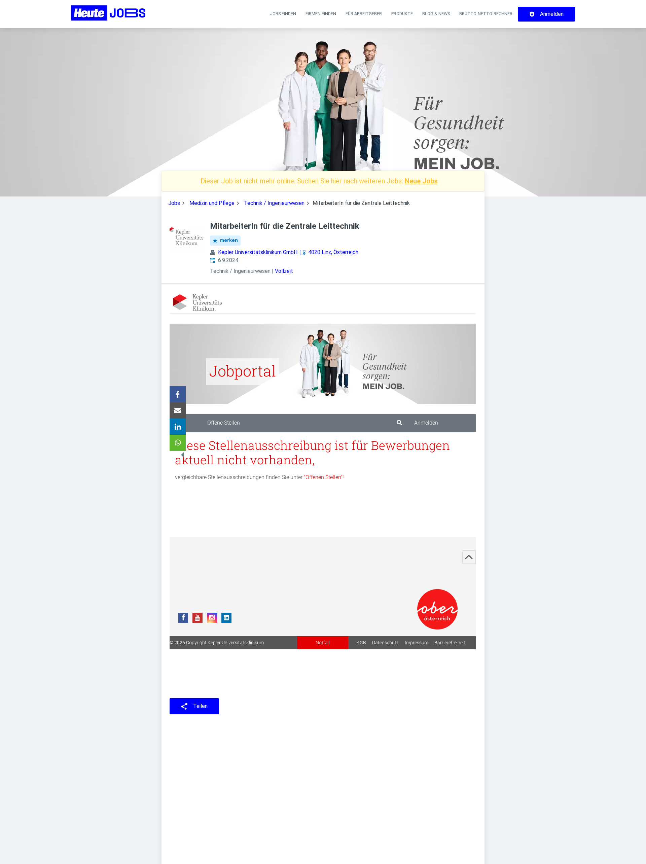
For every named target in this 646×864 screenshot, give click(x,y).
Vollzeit (284, 271)
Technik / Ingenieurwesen (274, 203)
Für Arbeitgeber (364, 13)
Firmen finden (321, 13)
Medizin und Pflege (212, 203)
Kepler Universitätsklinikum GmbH (257, 252)
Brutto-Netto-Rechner (485, 13)
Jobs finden (283, 13)
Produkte (402, 13)
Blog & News (436, 13)
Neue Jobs (421, 181)
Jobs (174, 203)
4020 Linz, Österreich (333, 252)
